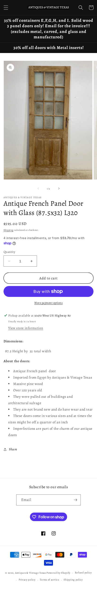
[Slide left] (38, 188)
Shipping (8, 230)
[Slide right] (59, 188)
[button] (6, 7)
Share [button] (13, 449)
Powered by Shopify (58, 573)
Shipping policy (73, 579)
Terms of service (49, 579)
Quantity (9, 252)
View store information (25, 328)
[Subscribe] (75, 499)
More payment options (48, 303)
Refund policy (83, 572)
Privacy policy (27, 579)
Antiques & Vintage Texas (30, 573)
